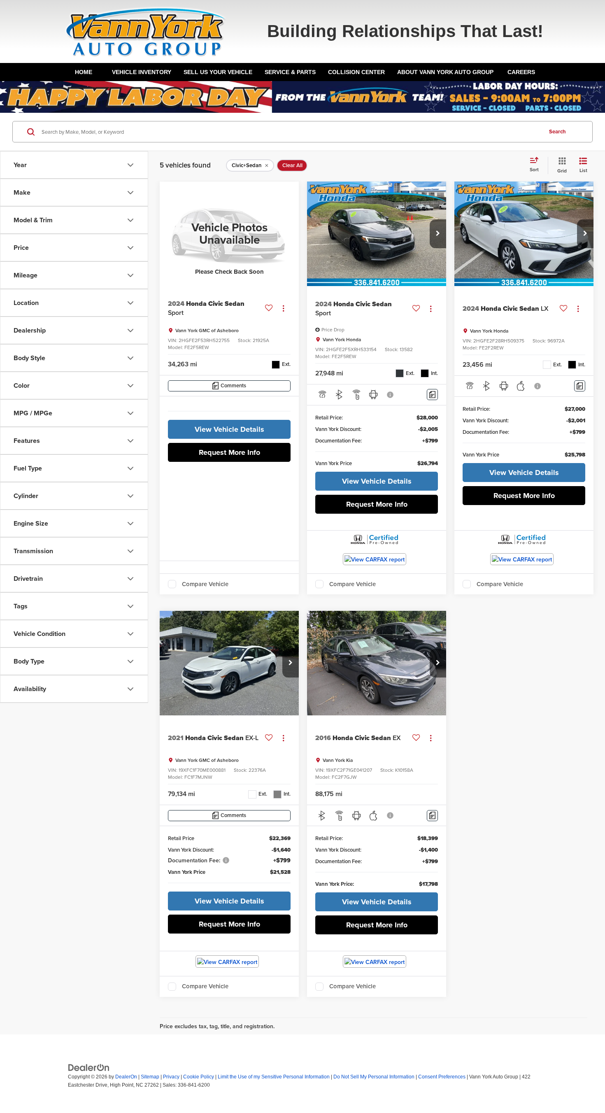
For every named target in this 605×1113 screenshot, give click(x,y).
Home (83, 72)
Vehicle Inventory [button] (141, 72)
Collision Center (356, 72)
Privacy (171, 1077)
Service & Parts (290, 72)
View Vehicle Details (229, 429)
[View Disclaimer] (391, 394)
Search (557, 131)
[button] (438, 233)
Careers (521, 72)
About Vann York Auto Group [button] (445, 72)
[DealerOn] (89, 1067)
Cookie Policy (198, 1077)
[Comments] (432, 394)
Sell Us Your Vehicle (218, 72)
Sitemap (150, 1077)
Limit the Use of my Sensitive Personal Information (274, 1077)
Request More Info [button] (229, 452)
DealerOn (126, 1077)
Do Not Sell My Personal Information (373, 1077)
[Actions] (283, 308)
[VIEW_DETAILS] (229, 234)
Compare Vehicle (205, 584)
